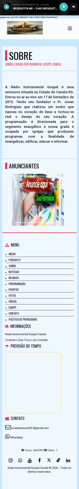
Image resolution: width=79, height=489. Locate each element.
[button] (70, 28)
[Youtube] (30, 460)
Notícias (14, 272)
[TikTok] (59, 460)
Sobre (12, 266)
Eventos (14, 289)
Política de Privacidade (23, 319)
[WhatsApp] (20, 460)
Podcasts (15, 260)
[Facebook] (39, 460)
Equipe (12, 307)
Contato (14, 313)
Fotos (12, 295)
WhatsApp (16, 437)
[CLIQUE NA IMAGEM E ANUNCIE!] (38, 193)
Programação (17, 284)
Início (12, 254)
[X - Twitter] (49, 460)
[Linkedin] (68, 460)
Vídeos (13, 301)
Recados (14, 278)
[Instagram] (11, 460)
